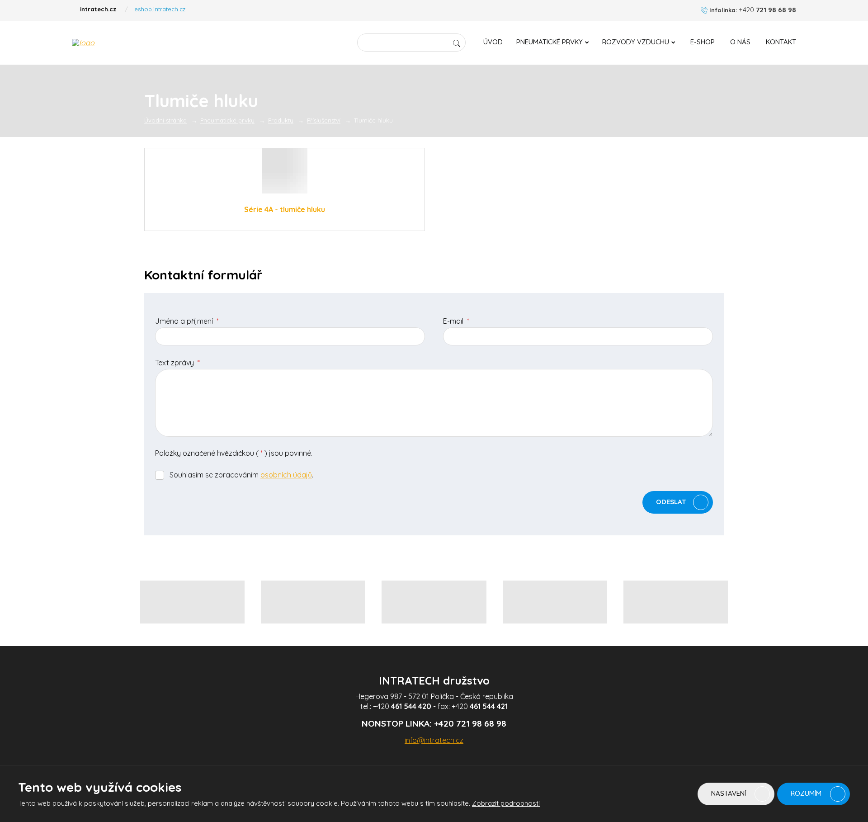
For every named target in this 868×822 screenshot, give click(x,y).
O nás (740, 42)
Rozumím (807, 793)
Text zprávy (177, 362)
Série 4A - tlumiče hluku (284, 209)
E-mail (456, 321)
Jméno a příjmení (187, 321)
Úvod (493, 42)
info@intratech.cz (434, 740)
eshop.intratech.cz (159, 9)
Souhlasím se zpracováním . (241, 474)
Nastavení (729, 793)
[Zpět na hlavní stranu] (133, 42)
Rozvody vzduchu (635, 42)
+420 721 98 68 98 (470, 723)
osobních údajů (286, 474)
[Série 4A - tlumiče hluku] (285, 171)
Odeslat (671, 501)
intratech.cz (98, 9)
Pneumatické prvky (549, 42)
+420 (402, 706)
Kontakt (781, 42)
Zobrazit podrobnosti (506, 803)
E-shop (702, 42)
